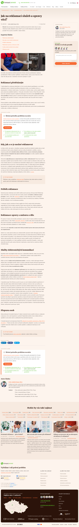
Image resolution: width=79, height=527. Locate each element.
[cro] (33, 519)
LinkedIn (11, 486)
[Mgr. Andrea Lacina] (64, 48)
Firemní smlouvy (63, 478)
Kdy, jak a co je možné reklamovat (10, 40)
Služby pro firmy (24, 6)
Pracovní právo (17, 412)
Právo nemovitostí (37, 412)
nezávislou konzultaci (6, 472)
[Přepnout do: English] (77, 3)
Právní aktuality (45, 417)
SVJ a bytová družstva (71, 414)
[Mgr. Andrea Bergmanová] (59, 48)
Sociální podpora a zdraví (58, 414)
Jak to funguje (38, 6)
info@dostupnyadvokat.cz (47, 505)
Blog (53, 6)
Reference (48, 6)
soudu (32, 172)
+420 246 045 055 (25, 2)
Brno (10, 497)
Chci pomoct (8, 127)
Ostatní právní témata (56, 417)
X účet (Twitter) (13, 485)
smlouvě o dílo (30, 222)
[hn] (70, 519)
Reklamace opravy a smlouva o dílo (10, 44)
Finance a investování (11, 417)
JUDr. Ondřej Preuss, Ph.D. (13, 24)
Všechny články (6, 412)
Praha (5, 497)
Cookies (65, 524)
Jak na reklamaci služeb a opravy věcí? (31, 10)
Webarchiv (75, 524)
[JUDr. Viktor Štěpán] (67, 48)
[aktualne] (45, 519)
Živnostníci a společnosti (50, 412)
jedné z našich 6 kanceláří (29, 133)
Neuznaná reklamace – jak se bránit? (12, 434)
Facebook (12, 483)
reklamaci (17, 196)
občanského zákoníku (20, 220)
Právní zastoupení (44, 476)
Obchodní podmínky (55, 524)
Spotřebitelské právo (18, 10)
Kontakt (61, 6)
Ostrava (35, 497)
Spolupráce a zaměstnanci (65, 483)
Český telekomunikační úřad (29, 277)
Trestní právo (21, 417)
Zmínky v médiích (68, 417)
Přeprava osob (5, 49)
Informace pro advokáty (63, 510)
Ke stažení (32, 6)
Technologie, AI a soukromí (33, 417)
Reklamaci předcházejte (8, 38)
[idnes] (21, 519)
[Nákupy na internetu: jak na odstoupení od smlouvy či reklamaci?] (66, 427)
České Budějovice (27, 497)
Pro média (70, 524)
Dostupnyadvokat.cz (5, 10)
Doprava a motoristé (45, 414)
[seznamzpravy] (58, 519)
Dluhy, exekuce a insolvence (9, 414)
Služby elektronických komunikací (10, 47)
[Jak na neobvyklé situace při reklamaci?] (39, 427)
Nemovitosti (42, 478)
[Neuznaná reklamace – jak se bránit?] (13, 427)
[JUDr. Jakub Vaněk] (61, 48)
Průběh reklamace (6, 42)
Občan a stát (61, 412)
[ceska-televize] (9, 519)
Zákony (56, 6)
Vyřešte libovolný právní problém (11, 119)
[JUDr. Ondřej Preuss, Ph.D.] (56, 48)
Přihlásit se (74, 2)
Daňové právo (21, 414)
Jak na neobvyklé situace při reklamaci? (39, 434)
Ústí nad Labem (17, 497)
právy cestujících (17, 334)
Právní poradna (4, 6)
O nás (44, 6)
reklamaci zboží (20, 179)
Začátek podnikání (63, 480)
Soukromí (61, 524)
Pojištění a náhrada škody (33, 414)
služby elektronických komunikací (10, 255)
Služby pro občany (14, 6)
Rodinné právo (26, 412)
